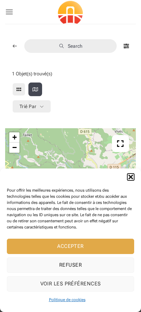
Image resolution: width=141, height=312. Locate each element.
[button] (130, 177)
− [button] (14, 147)
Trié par (28, 106)
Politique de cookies (67, 299)
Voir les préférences (70, 284)
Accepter (70, 246)
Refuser (70, 265)
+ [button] (14, 137)
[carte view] (35, 89)
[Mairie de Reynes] (70, 12)
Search (75, 46)
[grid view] (19, 89)
